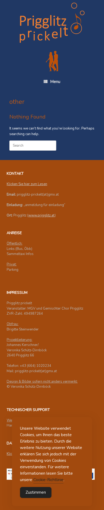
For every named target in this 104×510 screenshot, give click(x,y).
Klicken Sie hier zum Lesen (27, 184)
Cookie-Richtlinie (48, 479)
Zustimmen (36, 492)
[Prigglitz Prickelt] (52, 23)
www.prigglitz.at (41, 215)
